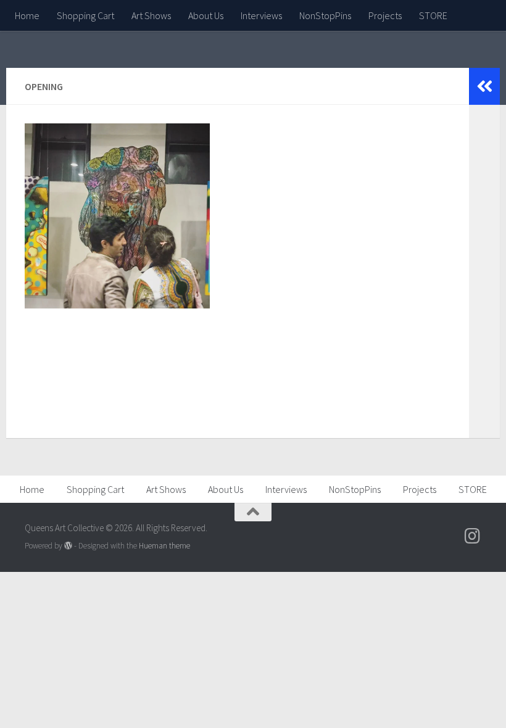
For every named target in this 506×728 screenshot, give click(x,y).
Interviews (261, 15)
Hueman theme (164, 545)
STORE (433, 15)
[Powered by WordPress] (68, 546)
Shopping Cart (85, 15)
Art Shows (151, 15)
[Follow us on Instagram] (472, 536)
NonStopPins (325, 15)
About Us (205, 15)
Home (27, 15)
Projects (385, 15)
